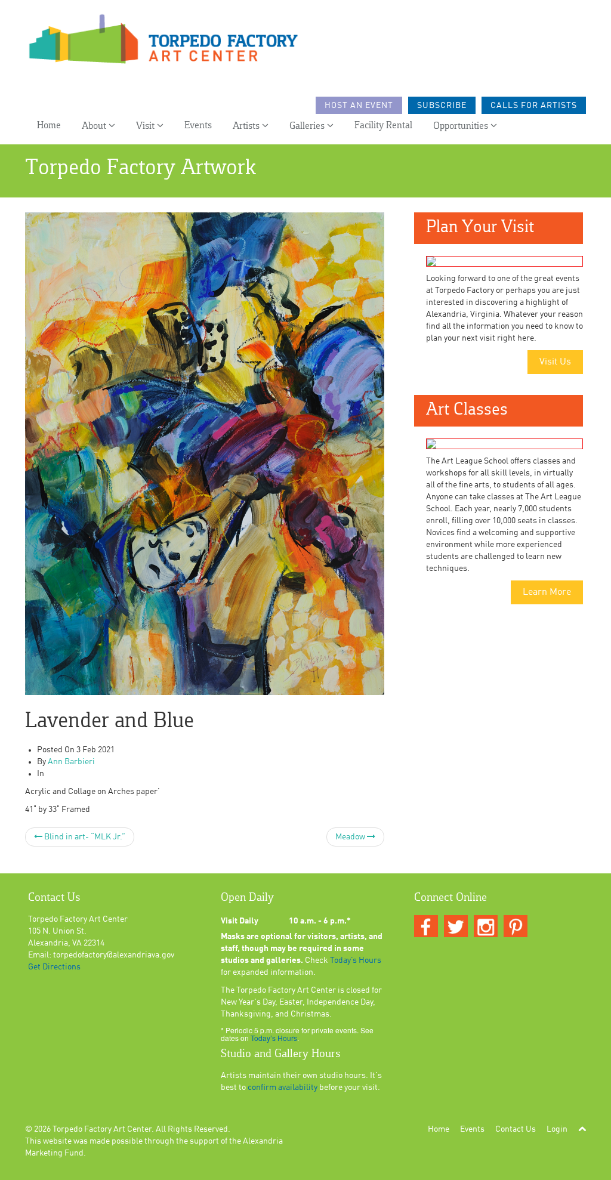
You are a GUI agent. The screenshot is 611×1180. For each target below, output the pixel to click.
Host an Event (359, 105)
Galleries (308, 126)
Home (49, 126)
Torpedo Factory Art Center (102, 1129)
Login (557, 1129)
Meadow (351, 837)
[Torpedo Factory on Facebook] (426, 927)
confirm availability (282, 1087)
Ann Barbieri (71, 762)
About (95, 126)
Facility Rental (383, 126)
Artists (247, 126)
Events (198, 126)
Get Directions (54, 967)
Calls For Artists (533, 105)
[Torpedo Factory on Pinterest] (515, 927)
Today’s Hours (355, 960)
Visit (146, 126)
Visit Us (555, 362)
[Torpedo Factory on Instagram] (486, 927)
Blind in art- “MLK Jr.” (83, 837)
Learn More (547, 592)
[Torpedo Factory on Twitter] (456, 927)
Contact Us (515, 1129)
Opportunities (461, 126)
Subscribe (442, 105)
